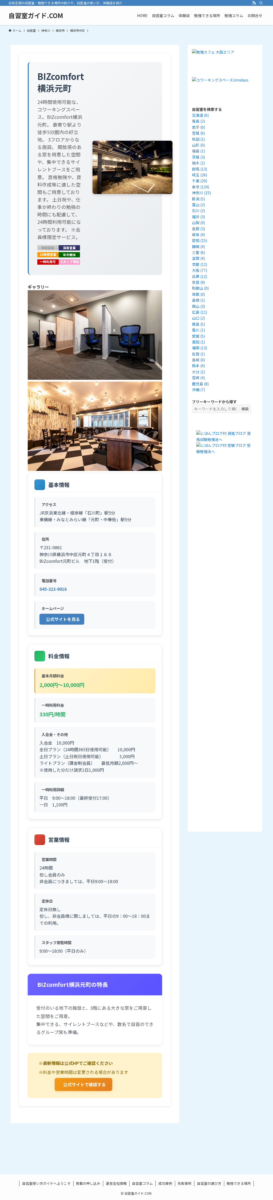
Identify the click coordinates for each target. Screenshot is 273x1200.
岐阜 (198, 234)
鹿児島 (200, 383)
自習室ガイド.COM (36, 15)
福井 (198, 216)
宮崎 (198, 377)
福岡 (199, 347)
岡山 (198, 306)
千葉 (199, 180)
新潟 (198, 198)
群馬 (199, 169)
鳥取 (198, 294)
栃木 (198, 162)
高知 (198, 342)
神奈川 (201, 192)
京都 (199, 264)
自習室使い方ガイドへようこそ (46, 1183)
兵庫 (199, 276)
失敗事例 (184, 1183)
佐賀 (198, 354)
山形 (198, 145)
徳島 (198, 324)
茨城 (198, 157)
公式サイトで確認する (84, 1084)
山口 (198, 318)
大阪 (199, 270)
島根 (198, 300)
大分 (198, 371)
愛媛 (198, 336)
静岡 (198, 246)
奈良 (198, 282)
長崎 (198, 359)
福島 (198, 150)
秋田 (198, 139)
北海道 (200, 115)
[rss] (254, 3)
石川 (198, 210)
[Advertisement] (225, 558)
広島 (199, 312)
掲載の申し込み (88, 1183)
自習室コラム (142, 1183)
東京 (200, 186)
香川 (198, 330)
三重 (198, 252)
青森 (198, 121)
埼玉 (199, 174)
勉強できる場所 (239, 1183)
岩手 (198, 127)
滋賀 (198, 258)
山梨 (198, 222)
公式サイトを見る (63, 619)
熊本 (198, 365)
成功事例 (165, 1183)
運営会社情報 (116, 1183)
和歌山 (200, 288)
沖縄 (198, 389)
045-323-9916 (53, 589)
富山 (198, 204)
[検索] (261, 3)
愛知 (199, 240)
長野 (198, 228)
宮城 (198, 133)
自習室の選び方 (209, 1183)
